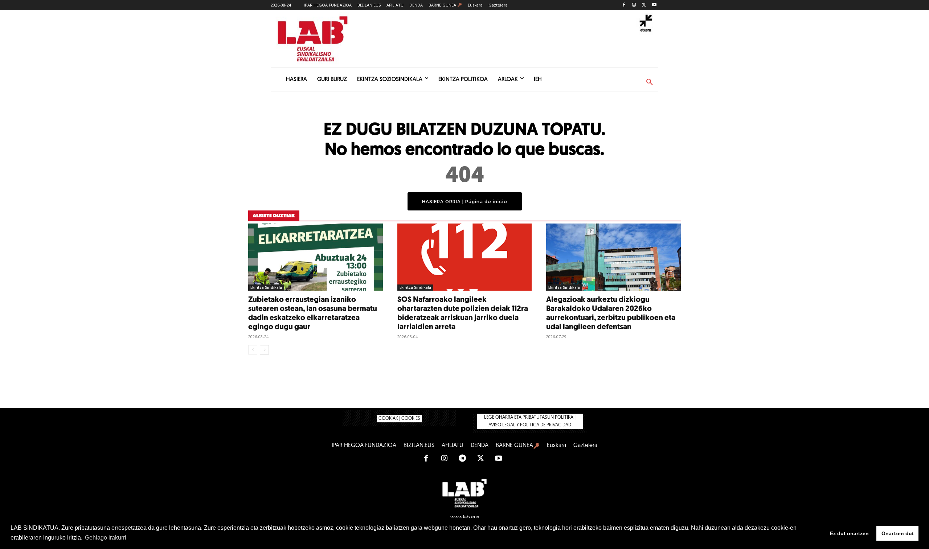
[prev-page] (252, 350)
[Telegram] (462, 458)
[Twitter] (644, 5)
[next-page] (264, 350)
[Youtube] (654, 5)
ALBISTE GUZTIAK (274, 216)
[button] (649, 82)
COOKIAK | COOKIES (399, 418)
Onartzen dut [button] (897, 533)
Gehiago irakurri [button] (105, 537)
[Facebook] (624, 5)
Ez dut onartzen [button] (849, 533)
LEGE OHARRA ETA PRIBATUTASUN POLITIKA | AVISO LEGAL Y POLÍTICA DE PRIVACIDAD (530, 421)
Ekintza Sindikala (266, 287)
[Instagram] (634, 5)
